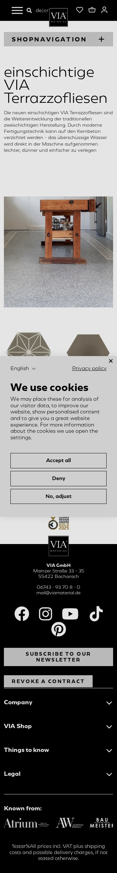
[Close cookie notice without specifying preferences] (111, 361)
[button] (23, 369)
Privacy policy (89, 368)
